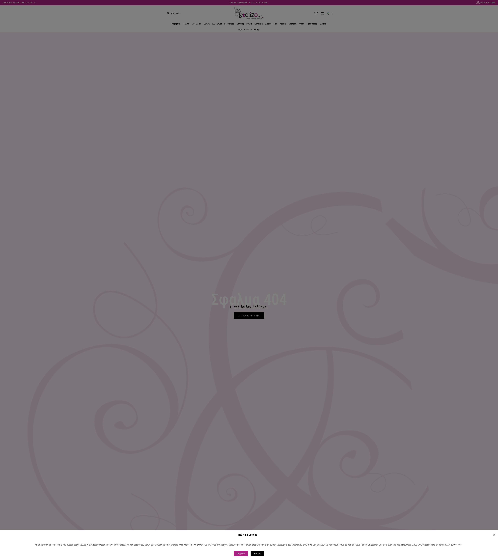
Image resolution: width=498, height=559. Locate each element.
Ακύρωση (257, 553)
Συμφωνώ (241, 553)
